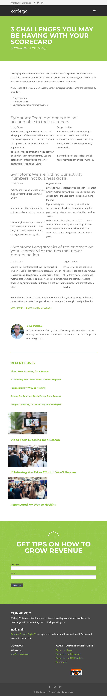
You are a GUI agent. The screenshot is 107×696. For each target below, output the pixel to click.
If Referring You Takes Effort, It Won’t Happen (36, 379)
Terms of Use (67, 692)
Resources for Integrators (68, 654)
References (61, 662)
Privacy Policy (55, 692)
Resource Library (64, 650)
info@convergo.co (20, 654)
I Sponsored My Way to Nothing (28, 388)
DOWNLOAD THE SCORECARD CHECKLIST (31, 307)
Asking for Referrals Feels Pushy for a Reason (36, 396)
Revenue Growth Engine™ (23, 634)
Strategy (42, 48)
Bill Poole (18, 48)
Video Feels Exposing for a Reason (30, 371)
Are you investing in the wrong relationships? (36, 404)
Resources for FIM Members (69, 658)
